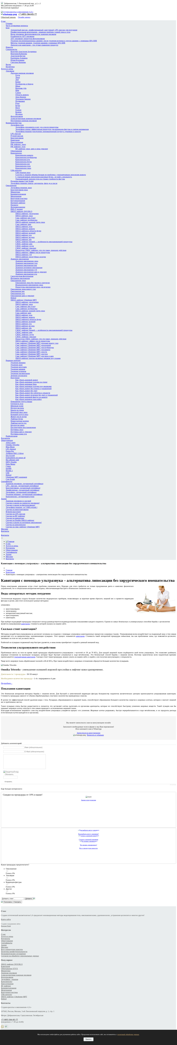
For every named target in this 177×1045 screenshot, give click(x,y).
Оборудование (7, 440)
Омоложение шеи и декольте (22, 296)
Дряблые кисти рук (18, 423)
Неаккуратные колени (20, 421)
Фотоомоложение (18, 207)
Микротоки (15, 192)
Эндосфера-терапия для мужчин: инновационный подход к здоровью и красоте (48, 131)
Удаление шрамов (18, 369)
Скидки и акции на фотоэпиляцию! (20, 505)
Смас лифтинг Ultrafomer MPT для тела (31, 354)
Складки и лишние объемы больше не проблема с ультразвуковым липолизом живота (50, 175)
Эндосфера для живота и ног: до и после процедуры (36, 127)
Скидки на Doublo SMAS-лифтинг (20, 520)
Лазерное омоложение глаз (26, 263)
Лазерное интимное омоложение (28, 268)
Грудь (17, 75)
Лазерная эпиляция (9, 973)
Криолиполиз (16, 153)
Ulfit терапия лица (22, 173)
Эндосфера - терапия (9, 979)
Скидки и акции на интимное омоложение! (24, 522)
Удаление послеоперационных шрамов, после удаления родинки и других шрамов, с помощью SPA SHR (54, 41)
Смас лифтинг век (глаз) (25, 218)
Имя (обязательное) (33, 747)
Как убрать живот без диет (26, 391)
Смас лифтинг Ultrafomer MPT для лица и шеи (34, 356)
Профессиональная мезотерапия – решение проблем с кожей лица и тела (40, 32)
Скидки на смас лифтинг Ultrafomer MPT (23, 527)
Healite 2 (9, 471)
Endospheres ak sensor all (15, 458)
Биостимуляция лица (19, 190)
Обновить (9, 774)
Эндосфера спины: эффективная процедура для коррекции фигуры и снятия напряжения (52, 129)
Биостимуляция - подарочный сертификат (23, 488)
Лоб (17, 80)
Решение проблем (13, 360)
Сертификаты (6, 481)
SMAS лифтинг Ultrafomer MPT (24, 300)
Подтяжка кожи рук (19, 434)
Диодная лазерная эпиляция (22, 73)
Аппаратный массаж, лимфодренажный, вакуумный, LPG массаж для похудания (44, 30)
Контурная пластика (19, 198)
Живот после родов (19, 417)
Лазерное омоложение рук (26, 274)
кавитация (25, 624)
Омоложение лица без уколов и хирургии (32, 283)
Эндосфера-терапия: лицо (21, 188)
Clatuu (8, 466)
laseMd (8, 468)
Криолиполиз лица (23, 168)
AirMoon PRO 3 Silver (15, 453)
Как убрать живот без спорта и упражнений (33, 389)
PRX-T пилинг (17, 209)
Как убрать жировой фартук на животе (31, 397)
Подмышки (20, 101)
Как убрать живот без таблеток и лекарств (32, 393)
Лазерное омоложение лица (26, 261)
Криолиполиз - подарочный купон (20, 497)
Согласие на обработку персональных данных (20, 956)
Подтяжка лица (17, 430)
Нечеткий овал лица (19, 412)
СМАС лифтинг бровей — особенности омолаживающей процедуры (43, 242)
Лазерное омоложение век (26, 265)
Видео (8, 64)
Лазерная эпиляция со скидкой (18, 501)
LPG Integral (11, 449)
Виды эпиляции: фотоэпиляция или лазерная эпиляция (33, 34)
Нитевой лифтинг (18, 203)
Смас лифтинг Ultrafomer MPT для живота (32, 350)
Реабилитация (11, 436)
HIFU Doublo (11, 462)
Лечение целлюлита (19, 376)
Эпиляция (10, 71)
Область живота (22, 95)
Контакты (5, 531)
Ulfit (7, 473)
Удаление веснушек (19, 367)
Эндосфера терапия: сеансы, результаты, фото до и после (34, 183)
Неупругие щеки (17, 425)
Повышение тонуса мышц (21, 402)
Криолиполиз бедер (23, 162)
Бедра (17, 106)
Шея (17, 90)
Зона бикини (20, 97)
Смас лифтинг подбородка (26, 220)
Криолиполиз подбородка (26, 157)
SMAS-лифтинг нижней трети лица (30, 222)
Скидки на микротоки (15, 518)
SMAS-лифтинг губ (23, 255)
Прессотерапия (17, 142)
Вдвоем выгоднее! (13, 512)
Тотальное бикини (23, 99)
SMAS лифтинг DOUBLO (21, 211)
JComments (173, 784)
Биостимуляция (17, 138)
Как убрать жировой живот (26, 380)
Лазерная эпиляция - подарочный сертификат (24, 484)
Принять (88, 1039)
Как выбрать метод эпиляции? (88, 834)
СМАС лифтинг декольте (25, 248)
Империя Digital (6, 926)
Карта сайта (6, 919)
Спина (18, 93)
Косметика (10, 67)
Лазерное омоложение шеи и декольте (31, 272)
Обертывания (16, 151)
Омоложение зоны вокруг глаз (23, 289)
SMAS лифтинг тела (23, 227)
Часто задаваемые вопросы (17, 26)
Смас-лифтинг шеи (23, 224)
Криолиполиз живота (24, 155)
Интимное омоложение (20, 278)
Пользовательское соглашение (13, 954)
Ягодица (19, 114)
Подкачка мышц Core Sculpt (22, 181)
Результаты (5, 438)
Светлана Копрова (18, 62)
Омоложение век (18, 291)
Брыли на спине (17, 410)
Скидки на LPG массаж (15, 514)
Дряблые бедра (17, 419)
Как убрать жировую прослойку (28, 399)
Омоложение (11, 185)
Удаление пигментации (20, 373)
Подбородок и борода (24, 84)
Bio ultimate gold (12, 460)
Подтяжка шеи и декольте (21, 432)
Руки (17, 103)
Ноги (17, 108)
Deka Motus (10, 464)
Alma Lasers (10, 443)
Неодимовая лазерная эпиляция (24, 121)
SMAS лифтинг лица (24, 216)
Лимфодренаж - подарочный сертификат (22, 490)
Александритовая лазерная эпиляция (26, 118)
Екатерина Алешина (19, 58)
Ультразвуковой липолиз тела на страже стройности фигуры (40, 179)
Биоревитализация (18, 194)
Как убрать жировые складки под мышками (33, 386)
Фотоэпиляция (17, 116)
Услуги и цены (7, 69)
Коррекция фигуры (14, 123)
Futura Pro (10, 451)
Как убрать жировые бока (26, 384)
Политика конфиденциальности (14, 952)
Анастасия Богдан (18, 56)
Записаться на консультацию (88, 733)
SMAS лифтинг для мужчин (27, 214)
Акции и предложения (88, 800)
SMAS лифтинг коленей (25, 233)
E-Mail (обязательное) (34, 752)
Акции (4, 499)
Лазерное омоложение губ (26, 270)
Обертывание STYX (9, 969)
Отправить (8, 782)
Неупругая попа (17, 408)
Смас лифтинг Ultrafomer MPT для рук (31, 352)
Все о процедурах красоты (88, 848)
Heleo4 (13, 298)
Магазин (4, 529)
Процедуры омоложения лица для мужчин (32, 287)
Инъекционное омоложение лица (29, 285)
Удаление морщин (18, 363)
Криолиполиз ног (22, 164)
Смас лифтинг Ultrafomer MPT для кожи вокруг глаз (36, 343)
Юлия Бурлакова (17, 60)
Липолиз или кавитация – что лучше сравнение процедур (34, 45)
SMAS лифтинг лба (23, 239)
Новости (9, 47)
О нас (3, 21)
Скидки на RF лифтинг (15, 516)
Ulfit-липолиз (16, 170)
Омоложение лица (18, 281)
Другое (9, 889)
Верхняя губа (20, 88)
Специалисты (11, 49)
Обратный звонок (8, 17)
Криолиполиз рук (22, 160)
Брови (17, 82)
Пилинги (14, 205)
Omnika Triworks (12, 445)
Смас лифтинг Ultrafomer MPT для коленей (33, 345)
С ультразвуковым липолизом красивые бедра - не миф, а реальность (43, 177)
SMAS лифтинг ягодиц (25, 237)
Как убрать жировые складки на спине (31, 382)
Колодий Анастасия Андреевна (23, 52)
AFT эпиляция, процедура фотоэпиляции (28, 39)
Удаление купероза (18, 371)
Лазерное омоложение (20, 259)
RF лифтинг (6, 986)
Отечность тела (17, 404)
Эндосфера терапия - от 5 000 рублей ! (21, 507)
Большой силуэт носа (19, 414)
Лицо (17, 77)
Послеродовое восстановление (23, 427)
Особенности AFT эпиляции (22, 36)
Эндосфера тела (17, 125)
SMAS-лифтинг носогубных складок (30, 257)
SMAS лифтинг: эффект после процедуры (32, 252)
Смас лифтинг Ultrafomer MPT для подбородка (34, 347)
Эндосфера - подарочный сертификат (21, 492)
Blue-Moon (10, 447)
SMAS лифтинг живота (25, 229)
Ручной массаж (17, 136)
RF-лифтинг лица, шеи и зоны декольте (31, 149)
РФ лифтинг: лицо (18, 144)
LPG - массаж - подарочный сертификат (22, 486)
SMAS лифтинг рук (23, 235)
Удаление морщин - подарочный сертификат (24, 494)
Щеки (17, 86)
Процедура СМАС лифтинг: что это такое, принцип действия (40, 250)
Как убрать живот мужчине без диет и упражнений (36, 395)
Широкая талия (17, 406)
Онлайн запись (24, 17)
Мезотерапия (16, 196)
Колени (18, 112)
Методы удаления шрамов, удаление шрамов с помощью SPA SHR (38, 43)
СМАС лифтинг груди (24, 246)
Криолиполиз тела (23, 166)
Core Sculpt (10, 479)
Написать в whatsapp (95, 735)
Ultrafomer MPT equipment (16, 477)
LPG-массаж (16, 134)
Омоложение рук (18, 293)
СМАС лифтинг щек (23, 244)
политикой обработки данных (128, 1034)
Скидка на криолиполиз (16, 525)
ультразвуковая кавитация (24, 657)
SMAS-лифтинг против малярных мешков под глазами (38, 358)
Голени (18, 110)
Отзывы (9, 23)
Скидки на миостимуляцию (17, 510)
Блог (8, 28)
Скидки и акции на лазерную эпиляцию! (22, 503)
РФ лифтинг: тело (18, 147)
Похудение (15, 378)
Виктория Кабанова (19, 54)
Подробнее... (6, 683)
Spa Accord (10, 456)
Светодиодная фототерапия (22, 276)
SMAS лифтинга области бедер (28, 231)
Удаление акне (17, 365)
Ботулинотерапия (18, 201)
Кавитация (15, 140)
